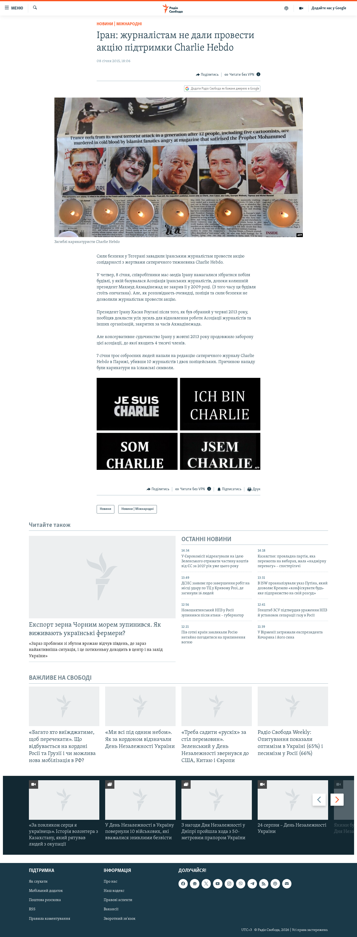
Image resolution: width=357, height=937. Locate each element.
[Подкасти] (286, 8)
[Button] (207, 75)
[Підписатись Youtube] (217, 883)
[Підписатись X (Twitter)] (206, 883)
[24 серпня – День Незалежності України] (293, 800)
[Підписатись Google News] (194, 883)
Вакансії (111, 910)
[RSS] (263, 883)
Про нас (110, 882)
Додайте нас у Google (329, 8)
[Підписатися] (286, 883)
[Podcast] (275, 883)
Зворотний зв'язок (120, 919)
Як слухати (38, 882)
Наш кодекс (114, 891)
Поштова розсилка (45, 900)
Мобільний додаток (46, 891)
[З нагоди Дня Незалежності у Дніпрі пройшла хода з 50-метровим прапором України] (216, 800)
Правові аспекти (118, 900)
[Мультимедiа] (301, 8)
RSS (32, 910)
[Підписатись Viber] (240, 883)
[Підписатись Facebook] (183, 883)
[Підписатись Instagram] (229, 883)
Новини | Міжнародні (119, 24)
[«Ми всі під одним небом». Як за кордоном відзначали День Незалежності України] (140, 706)
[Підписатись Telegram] (252, 883)
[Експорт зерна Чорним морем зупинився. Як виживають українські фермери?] (102, 577)
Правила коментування (49, 919)
